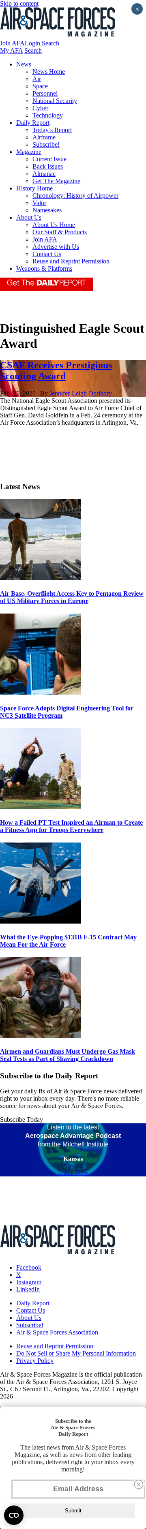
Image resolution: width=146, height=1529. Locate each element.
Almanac (44, 173)
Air (36, 78)
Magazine (28, 151)
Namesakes (47, 210)
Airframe (44, 137)
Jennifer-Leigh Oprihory (80, 393)
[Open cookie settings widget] (14, 1515)
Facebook (28, 1267)
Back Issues (47, 166)
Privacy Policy (35, 1360)
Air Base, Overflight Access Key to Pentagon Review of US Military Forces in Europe (72, 597)
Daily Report (32, 122)
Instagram (28, 1282)
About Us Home (53, 224)
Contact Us (46, 253)
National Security (54, 100)
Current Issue (49, 159)
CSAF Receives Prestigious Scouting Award (56, 370)
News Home (48, 71)
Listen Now (73, 1172)
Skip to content (19, 3)
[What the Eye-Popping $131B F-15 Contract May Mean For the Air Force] (40, 921)
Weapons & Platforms (44, 268)
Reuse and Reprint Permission (71, 261)
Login (32, 43)
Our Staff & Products (59, 232)
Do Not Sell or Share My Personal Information (76, 1353)
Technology (47, 115)
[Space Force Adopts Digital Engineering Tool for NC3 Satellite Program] (40, 692)
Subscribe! (46, 144)
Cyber (40, 108)
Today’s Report (52, 129)
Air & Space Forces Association (57, 1332)
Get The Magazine (56, 180)
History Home (34, 188)
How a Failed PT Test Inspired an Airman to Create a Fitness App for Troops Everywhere (71, 826)
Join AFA (12, 43)
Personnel (45, 93)
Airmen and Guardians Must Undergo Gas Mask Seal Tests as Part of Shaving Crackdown (67, 1055)
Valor (39, 202)
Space (40, 86)
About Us (28, 217)
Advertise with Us (55, 246)
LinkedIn (28, 1289)
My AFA (11, 50)
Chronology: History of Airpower (75, 195)
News (23, 64)
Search (50, 43)
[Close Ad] (139, 1484)
